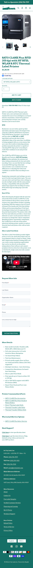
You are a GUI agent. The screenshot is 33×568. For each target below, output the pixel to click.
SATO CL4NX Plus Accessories (15, 398)
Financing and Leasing (11, 506)
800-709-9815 (13, 105)
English (11, 541)
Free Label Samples (10, 499)
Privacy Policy (8, 530)
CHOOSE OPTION (7, 78)
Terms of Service (9, 527)
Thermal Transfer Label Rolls (15, 407)
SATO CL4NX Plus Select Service (16, 421)
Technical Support (9, 514)
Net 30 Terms (8, 510)
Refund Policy (8, 523)
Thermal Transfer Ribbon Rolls (15, 410)
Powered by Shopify (23, 562)
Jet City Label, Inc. (13, 562)
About (6, 492)
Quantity (4, 85)
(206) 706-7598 (11, 464)
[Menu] (30, 8)
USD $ (21, 541)
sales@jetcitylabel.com (15, 468)
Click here (5, 432)
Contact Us (7, 495)
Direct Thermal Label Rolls (14, 405)
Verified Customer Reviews (12, 503)
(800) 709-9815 (14, 460)
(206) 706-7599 (13, 457)
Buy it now (16, 100)
